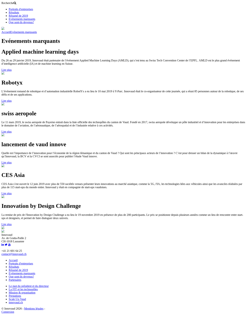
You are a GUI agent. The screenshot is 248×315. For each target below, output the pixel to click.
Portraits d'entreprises (21, 9)
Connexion (7, 311)
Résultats (14, 12)
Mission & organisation (22, 292)
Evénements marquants (22, 19)
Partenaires (15, 279)
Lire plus (6, 69)
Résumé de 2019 (18, 15)
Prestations (15, 295)
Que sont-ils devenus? (21, 22)
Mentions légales (33, 308)
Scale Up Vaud (17, 299)
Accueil (5, 32)
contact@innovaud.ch (14, 254)
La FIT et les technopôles (23, 289)
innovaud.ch (16, 302)
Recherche (7, 3)
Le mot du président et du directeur (29, 286)
